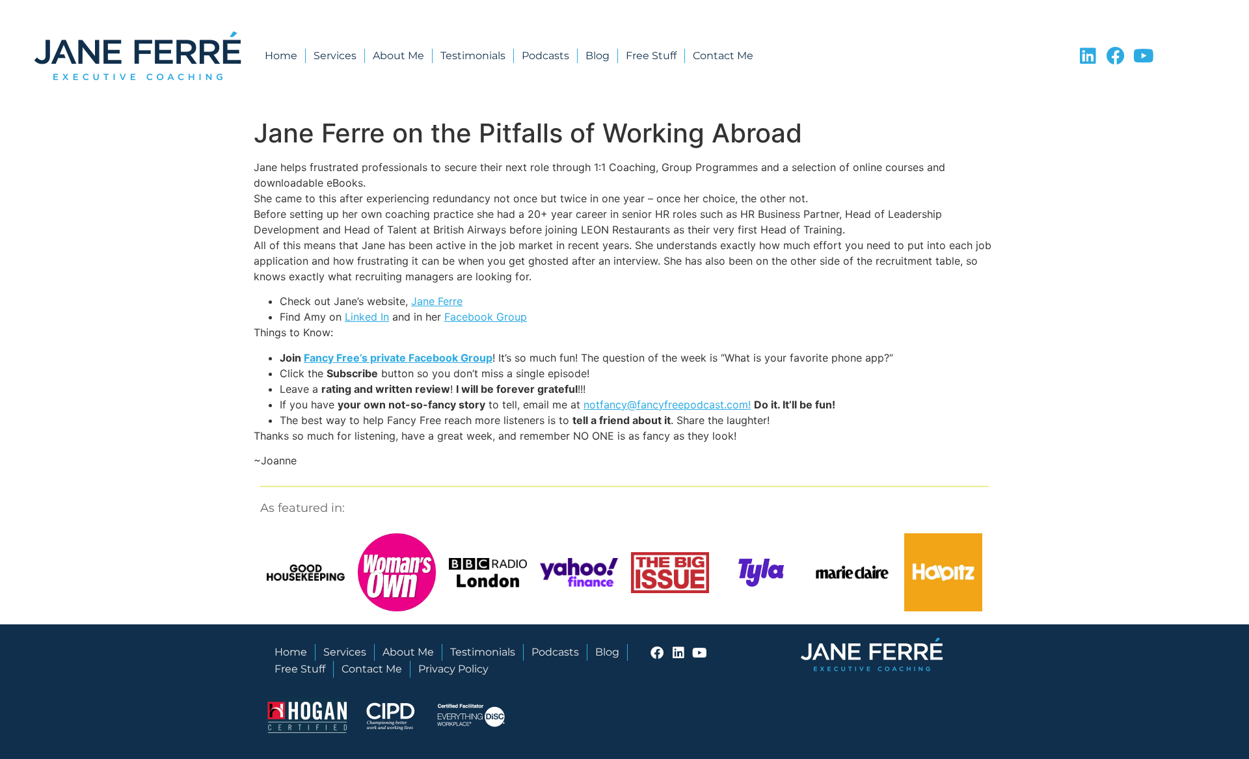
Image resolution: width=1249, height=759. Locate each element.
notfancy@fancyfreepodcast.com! (667, 404)
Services (335, 55)
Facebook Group (485, 316)
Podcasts (545, 55)
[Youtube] (1144, 56)
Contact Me (723, 55)
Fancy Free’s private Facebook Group (398, 357)
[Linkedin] (1088, 56)
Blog (597, 55)
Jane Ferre (437, 301)
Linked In (367, 316)
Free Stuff (651, 55)
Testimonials (472, 55)
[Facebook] (1116, 56)
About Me (398, 55)
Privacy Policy (453, 669)
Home (281, 55)
